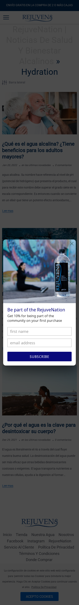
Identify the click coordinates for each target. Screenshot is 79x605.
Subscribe (39, 356)
